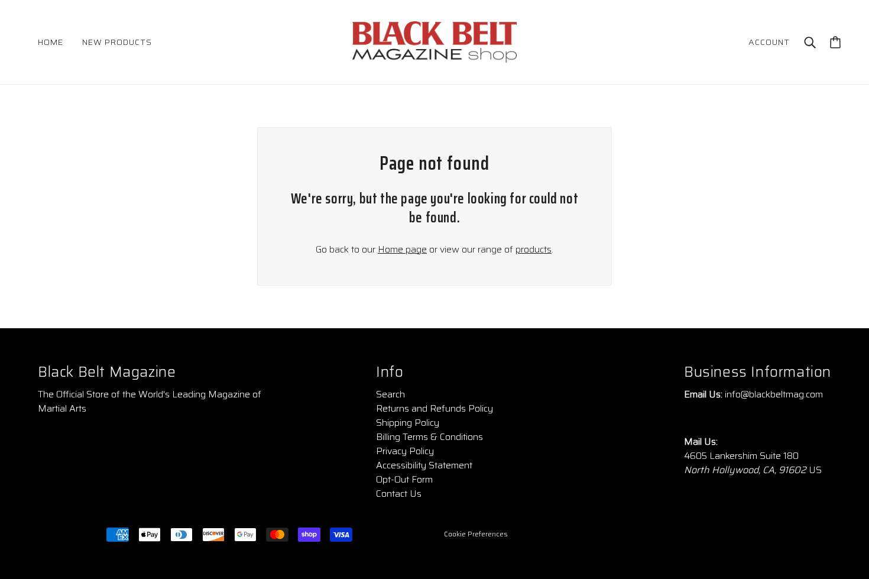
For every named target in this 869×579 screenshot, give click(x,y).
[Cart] (835, 42)
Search (390, 394)
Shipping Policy (407, 422)
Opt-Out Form (404, 479)
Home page (402, 249)
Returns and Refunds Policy (434, 408)
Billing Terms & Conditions (429, 436)
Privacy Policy (405, 451)
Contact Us (398, 493)
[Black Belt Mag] (434, 41)
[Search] (810, 42)
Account (769, 41)
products (533, 249)
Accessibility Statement (424, 465)
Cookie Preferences (476, 534)
